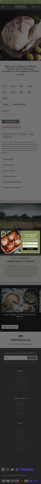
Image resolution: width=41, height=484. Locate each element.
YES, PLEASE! (30, 249)
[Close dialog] (39, 232)
